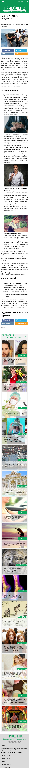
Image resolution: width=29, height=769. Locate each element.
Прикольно (6, 755)
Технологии (6, 767)
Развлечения (6, 758)
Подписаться (23, 1)
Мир (3, 761)
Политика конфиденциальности (11, 752)
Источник (3, 327)
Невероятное (6, 764)
